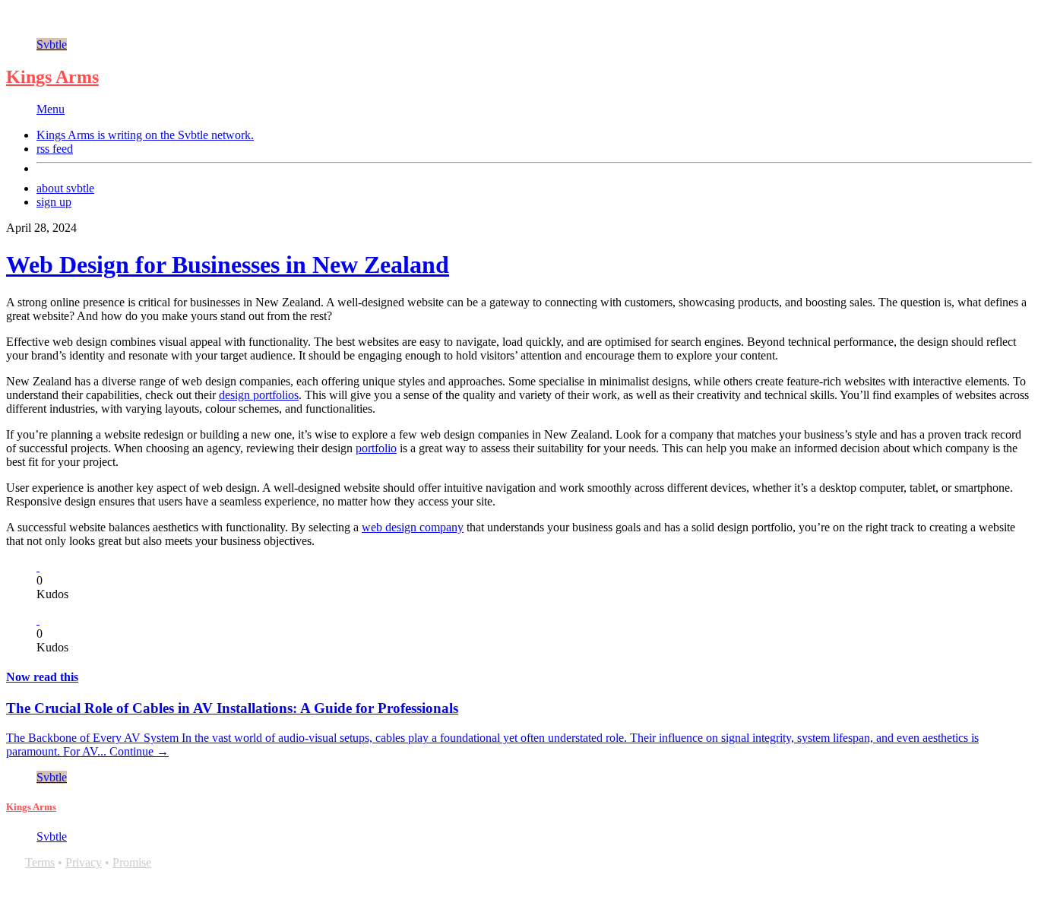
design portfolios (259, 394)
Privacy (83, 862)
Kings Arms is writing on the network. (145, 134)
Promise (131, 862)
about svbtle (65, 188)
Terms (40, 862)
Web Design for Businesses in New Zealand (227, 264)
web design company (413, 527)
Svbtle (51, 44)
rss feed (54, 148)
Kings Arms (52, 77)
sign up (53, 201)
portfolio (376, 448)
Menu (50, 109)
